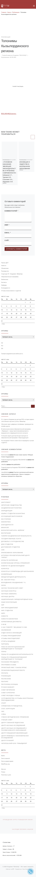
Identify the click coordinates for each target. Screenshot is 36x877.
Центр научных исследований (13, 725)
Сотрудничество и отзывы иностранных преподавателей (17, 699)
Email (8, 232)
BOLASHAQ (5, 113)
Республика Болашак (9, 684)
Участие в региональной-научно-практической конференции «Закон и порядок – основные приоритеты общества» (17, 474)
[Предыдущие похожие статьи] (28, 137)
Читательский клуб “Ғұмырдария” (14, 743)
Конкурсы (5, 568)
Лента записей (5, 758)
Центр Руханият (7, 740)
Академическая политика (11, 508)
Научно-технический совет (12, 588)
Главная (3, 12)
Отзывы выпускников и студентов (11, 290)
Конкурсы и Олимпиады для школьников (17, 571)
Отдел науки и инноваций (11, 633)
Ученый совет (6, 720)
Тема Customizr (26, 869)
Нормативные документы (11, 621)
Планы (3, 651)
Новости (3, 265)
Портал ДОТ (4, 263)
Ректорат (4, 681)
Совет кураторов (8, 692)
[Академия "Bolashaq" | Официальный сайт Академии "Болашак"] (5, 5)
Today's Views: (8, 849)
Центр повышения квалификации (14, 733)
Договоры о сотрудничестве (12, 541)
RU (2, 345)
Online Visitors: (8, 846)
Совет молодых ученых (10, 695)
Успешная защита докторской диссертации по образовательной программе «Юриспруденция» (15, 437)
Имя (7, 225)
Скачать (13, 113)
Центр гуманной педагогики (12, 722)
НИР (2, 605)
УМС (2, 711)
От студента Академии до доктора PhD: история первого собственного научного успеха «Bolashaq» (17, 420)
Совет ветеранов (8, 690)
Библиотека (4, 279)
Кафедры (4, 285)
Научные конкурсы (8, 591)
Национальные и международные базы (16, 599)
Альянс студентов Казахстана (13, 513)
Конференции (6, 574)
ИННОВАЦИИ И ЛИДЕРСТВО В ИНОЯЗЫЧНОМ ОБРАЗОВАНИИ (24, 165)
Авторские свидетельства (11, 505)
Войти (3, 755)
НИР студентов (7, 610)
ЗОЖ (2, 550)
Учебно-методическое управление (15, 717)
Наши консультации (9, 602)
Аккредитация (6, 510)
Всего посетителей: (9, 855)
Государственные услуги (11, 538)
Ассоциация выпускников (11, 516)
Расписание (6, 679)
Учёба (3, 714)
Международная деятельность (13, 577)
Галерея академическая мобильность (12, 353)
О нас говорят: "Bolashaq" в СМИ (14, 627)
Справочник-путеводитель (11, 706)
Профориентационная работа (13, 670)
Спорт (3, 703)
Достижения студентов (10, 547)
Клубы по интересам (9, 560)
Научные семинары (9, 594)
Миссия (3, 769)
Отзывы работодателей (10, 638)
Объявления (4, 268)
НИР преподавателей (9, 607)
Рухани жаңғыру (7, 687)
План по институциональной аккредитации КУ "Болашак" (13, 648)
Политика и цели (6, 775)
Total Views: (7, 852)
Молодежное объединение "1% (13, 582)
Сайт (7, 240)
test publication (15, 464)
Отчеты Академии (8, 641)
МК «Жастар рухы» (8, 580)
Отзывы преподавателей (11, 635)
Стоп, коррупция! (8, 708)
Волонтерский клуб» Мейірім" (12, 530)
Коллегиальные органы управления (15, 563)
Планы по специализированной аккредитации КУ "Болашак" (14, 658)
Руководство (5, 271)
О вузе (3, 624)
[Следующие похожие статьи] (33, 137)
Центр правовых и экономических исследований (15, 737)
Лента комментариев (7, 761)
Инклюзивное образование (12, 552)
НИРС (3, 613)
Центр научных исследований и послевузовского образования (14, 729)
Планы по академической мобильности (17, 654)
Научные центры (7, 596)
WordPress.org (5, 764)
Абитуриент (6, 502)
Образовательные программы (10, 276)
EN (2, 348)
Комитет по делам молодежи (13, 566)
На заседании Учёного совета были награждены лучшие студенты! (17, 441)
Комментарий (11, 211)
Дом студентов (7, 544)
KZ (2, 343)
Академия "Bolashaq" (13, 866)
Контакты (4, 282)
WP (13, 869)
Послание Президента (10, 662)
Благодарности (5, 288)
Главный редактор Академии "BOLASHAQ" (14, 55)
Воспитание (6, 533)
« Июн (3, 324)
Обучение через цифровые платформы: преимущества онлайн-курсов (17, 425)
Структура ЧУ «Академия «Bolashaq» (12, 274)
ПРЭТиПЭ (4, 673)
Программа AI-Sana (8, 665)
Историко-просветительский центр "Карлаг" (15, 556)
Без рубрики (6, 519)
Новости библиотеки (9, 619)
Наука (9, 12)
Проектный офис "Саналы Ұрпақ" (14, 667)
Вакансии (5, 527)
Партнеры (5, 644)
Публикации (15, 12)
